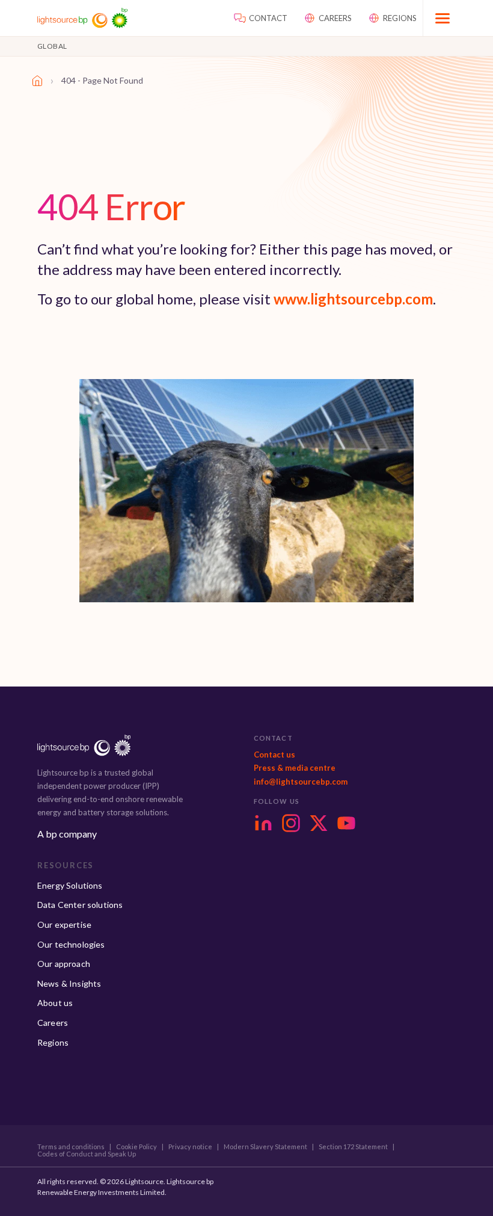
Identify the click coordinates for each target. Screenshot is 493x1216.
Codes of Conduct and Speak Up (86, 1154)
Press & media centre (294, 768)
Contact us (274, 754)
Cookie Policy (136, 1146)
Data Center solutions (80, 905)
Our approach (63, 963)
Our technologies (71, 944)
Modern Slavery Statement (265, 1146)
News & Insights (69, 983)
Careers (52, 1022)
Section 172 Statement (353, 1146)
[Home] (37, 81)
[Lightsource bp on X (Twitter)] (318, 823)
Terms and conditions (71, 1146)
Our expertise (64, 924)
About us (55, 1003)
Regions (53, 1042)
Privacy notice (190, 1146)
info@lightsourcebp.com (301, 781)
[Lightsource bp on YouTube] (346, 823)
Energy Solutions (70, 885)
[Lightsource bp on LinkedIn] (263, 823)
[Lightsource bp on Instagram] (291, 823)
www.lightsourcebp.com (353, 298)
